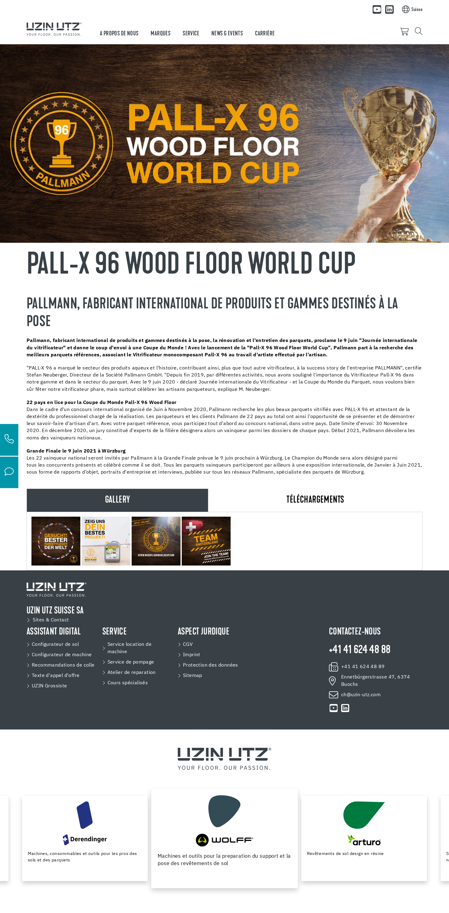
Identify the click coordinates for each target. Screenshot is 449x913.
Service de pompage (131, 662)
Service (191, 34)
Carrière (265, 34)
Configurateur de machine (62, 655)
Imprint (191, 655)
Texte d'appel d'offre (55, 675)
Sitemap (192, 675)
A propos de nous (119, 34)
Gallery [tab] (117, 500)
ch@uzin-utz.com (361, 695)
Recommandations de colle (63, 665)
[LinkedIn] (389, 9)
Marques (160, 34)
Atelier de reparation (132, 672)
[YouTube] (377, 9)
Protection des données (210, 665)
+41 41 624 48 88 (359, 650)
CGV (188, 644)
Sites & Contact (51, 620)
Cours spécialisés (128, 683)
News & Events (227, 34)
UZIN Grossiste (49, 686)
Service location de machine (130, 648)
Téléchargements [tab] (315, 500)
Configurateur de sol (55, 644)
